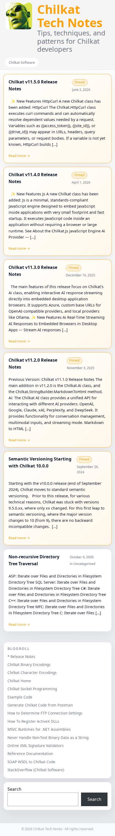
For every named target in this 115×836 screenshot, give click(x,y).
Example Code (19, 697)
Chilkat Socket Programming (32, 688)
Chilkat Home (19, 680)
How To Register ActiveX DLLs (33, 721)
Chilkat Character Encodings (32, 672)
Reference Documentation (30, 753)
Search (14, 789)
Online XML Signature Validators (35, 745)
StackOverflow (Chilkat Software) (35, 769)
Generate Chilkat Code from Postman (40, 705)
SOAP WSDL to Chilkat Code (31, 761)
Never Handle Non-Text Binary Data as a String (48, 737)
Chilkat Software (22, 62)
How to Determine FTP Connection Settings (44, 713)
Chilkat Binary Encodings (29, 664)
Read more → (19, 155)
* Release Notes (21, 656)
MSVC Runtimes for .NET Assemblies (39, 729)
